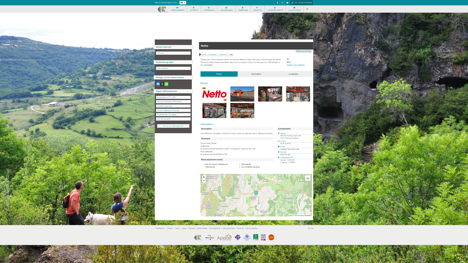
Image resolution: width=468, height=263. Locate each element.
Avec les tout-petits (164, 119)
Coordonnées (160, 228)
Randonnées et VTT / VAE (166, 97)
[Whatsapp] (166, 84)
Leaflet (290, 215)
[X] (162, 84)
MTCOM (310, 228)
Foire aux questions (252, 228)
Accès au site (285, 154)
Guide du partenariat (229, 228)
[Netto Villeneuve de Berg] (214, 88)
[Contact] (287, 2)
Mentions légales (202, 228)
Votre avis (160, 53)
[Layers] (308, 178)
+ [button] (204, 177)
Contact (184, 228)
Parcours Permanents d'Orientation (169, 102)
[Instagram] (282, 2)
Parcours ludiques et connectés (168, 110)
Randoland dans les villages (167, 115)
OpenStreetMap (299, 215)
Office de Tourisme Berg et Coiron (166, 3)
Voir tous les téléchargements (173, 126)
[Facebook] (277, 2)
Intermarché (246, 164)
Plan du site (240, 228)
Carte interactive (162, 68)
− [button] (204, 180)
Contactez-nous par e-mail (289, 148)
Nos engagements (215, 228)
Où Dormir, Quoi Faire (164, 106)
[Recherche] (307, 9)
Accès (177, 228)
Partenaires (191, 228)
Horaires (170, 228)
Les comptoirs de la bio (250, 167)
